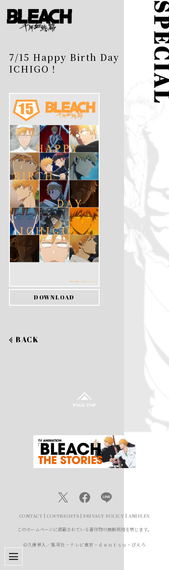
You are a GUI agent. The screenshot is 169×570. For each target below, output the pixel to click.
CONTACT (31, 515)
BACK (27, 340)
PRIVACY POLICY (103, 515)
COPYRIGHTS (63, 515)
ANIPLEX (139, 515)
